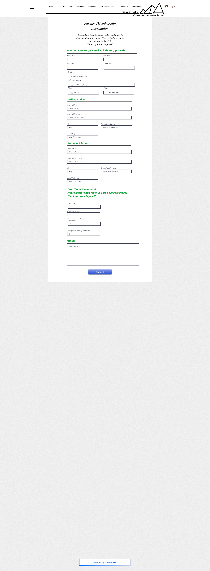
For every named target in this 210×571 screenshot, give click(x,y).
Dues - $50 (71, 203)
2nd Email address (74, 80)
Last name (107, 55)
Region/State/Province (108, 124)
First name (71, 55)
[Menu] (32, 7)
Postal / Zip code (73, 134)
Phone (70, 88)
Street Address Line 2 (74, 114)
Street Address (72, 105)
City (68, 124)
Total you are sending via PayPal (78, 230)
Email (70, 72)
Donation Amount (73, 211)
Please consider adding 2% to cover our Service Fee (81, 219)
